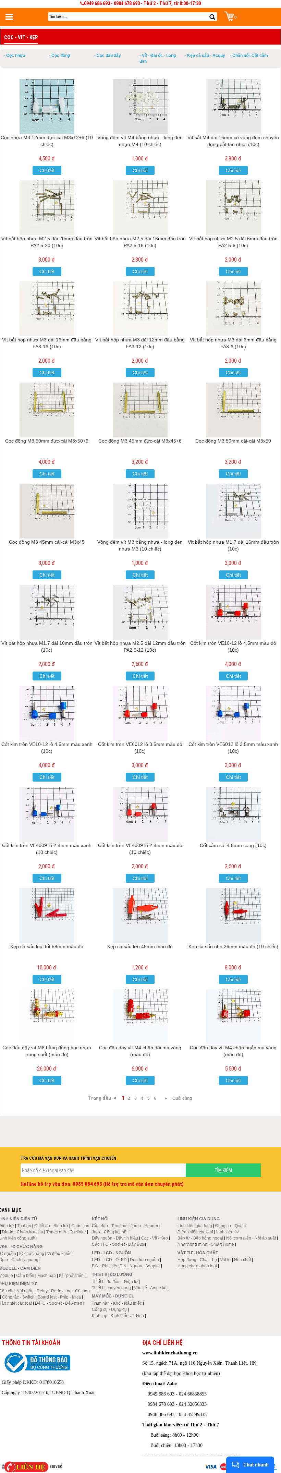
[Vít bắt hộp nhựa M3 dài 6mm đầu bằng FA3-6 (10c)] (233, 308)
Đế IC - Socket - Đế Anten (58, 1303)
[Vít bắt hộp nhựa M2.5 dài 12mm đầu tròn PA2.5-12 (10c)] (140, 612)
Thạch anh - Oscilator (66, 1232)
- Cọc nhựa (14, 55)
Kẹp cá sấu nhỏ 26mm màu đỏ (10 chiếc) (233, 946)
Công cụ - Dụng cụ (109, 1309)
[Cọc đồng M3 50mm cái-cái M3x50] (233, 410)
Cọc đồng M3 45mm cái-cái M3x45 (47, 542)
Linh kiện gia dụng (195, 1225)
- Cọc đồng (59, 55)
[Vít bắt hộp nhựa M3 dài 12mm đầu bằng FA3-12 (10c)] (140, 308)
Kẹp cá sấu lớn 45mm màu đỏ (140, 946)
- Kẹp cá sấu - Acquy (205, 55)
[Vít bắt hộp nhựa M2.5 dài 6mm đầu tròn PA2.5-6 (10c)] (233, 207)
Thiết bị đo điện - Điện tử (115, 1281)
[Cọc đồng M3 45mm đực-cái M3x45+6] (140, 410)
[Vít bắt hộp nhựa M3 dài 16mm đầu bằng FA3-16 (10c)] (47, 308)
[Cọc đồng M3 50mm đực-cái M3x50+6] (47, 410)
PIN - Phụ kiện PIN (109, 1266)
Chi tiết (46, 170)
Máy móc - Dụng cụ (113, 1296)
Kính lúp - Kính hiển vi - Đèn (118, 1315)
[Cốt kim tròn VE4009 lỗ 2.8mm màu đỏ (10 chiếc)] (140, 814)
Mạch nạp (46, 1275)
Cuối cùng (182, 1098)
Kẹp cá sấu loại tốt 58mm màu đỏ (46, 946)
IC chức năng (31, 1253)
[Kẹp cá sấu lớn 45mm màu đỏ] (140, 915)
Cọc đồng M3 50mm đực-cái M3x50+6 (46, 441)
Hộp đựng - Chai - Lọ (197, 1259)
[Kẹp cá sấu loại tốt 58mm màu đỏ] (47, 915)
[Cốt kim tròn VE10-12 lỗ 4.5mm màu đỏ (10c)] (233, 612)
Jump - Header (144, 1225)
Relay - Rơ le (49, 1291)
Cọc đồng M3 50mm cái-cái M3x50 (233, 441)
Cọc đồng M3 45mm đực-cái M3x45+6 (140, 441)
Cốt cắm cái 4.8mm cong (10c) (233, 845)
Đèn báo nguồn (144, 1259)
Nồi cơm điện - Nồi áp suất (251, 1238)
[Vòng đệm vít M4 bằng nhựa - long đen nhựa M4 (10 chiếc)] (140, 106)
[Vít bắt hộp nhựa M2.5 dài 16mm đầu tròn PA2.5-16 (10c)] (140, 207)
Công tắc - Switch (18, 1297)
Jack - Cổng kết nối (109, 1232)
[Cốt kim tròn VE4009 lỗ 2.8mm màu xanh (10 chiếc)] (47, 814)
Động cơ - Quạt (229, 1225)
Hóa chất (242, 1259)
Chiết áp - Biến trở (51, 1225)
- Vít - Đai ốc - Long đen (157, 58)
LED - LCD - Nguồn (111, 1253)
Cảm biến (25, 1275)
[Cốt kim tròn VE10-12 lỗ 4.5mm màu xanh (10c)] (47, 713)
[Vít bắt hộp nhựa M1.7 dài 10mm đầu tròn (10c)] (47, 612)
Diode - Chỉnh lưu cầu (22, 1232)
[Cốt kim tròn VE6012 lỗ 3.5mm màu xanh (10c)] (233, 713)
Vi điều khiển (59, 1253)
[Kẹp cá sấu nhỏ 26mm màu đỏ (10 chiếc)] (233, 915)
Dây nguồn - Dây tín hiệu (115, 1238)
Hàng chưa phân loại (197, 1266)
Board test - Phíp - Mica (59, 1297)
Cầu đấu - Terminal (109, 1225)
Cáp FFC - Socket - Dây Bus (118, 1244)
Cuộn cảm (80, 1225)
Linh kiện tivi (228, 1232)
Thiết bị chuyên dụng (111, 1287)
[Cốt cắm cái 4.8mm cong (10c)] (233, 814)
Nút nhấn (25, 1291)
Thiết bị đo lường (112, 1274)
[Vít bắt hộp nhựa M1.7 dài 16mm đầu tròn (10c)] (233, 511)
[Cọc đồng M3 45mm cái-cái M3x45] (47, 511)
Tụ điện (24, 1225)
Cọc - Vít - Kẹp (154, 1238)
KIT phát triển (71, 1275)
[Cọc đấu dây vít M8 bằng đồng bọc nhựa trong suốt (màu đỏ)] (47, 1016)
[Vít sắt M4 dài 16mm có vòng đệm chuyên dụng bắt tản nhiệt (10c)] (233, 106)
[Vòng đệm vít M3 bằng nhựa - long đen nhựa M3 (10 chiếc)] (140, 511)
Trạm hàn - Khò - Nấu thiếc (117, 1303)
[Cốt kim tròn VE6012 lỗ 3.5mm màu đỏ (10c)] (140, 713)
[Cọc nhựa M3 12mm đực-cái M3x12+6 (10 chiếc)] (47, 106)
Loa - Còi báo (77, 1291)
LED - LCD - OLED (109, 1259)
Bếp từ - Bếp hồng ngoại (200, 1238)
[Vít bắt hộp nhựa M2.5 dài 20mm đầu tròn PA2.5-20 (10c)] (47, 207)
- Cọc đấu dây (107, 55)
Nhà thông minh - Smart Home (206, 1244)
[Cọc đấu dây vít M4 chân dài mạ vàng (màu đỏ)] (140, 1016)
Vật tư (225, 1259)
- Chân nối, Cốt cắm (249, 55)
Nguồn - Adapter (145, 1266)
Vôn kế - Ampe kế (150, 1287)
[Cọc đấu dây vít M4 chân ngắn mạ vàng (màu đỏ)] (233, 1016)
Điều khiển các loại (195, 1232)
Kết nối (100, 1219)
